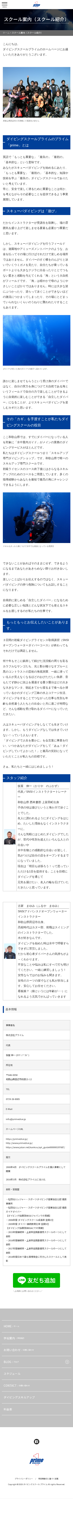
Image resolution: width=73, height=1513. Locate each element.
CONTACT (17, 1385)
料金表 (8, 1409)
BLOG (11, 1362)
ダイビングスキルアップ (19, 1397)
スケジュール (12, 1373)
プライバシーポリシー (24, 1478)
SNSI (65, 640)
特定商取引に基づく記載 (48, 1478)
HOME (11, 1326)
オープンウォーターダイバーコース (25, 645)
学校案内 (14, 1338)
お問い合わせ (19, 1350)
